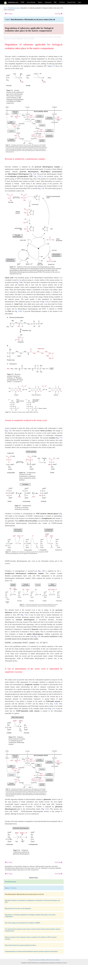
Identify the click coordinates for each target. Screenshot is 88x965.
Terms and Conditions (41, 960)
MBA (55, 2)
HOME (22, 2)
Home (5, 8)
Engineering (48, 2)
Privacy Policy (32, 960)
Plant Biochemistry (14, 8)
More (79, 2)
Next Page (58, 13)
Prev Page (9, 13)
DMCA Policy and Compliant (53, 960)
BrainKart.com (13, 2)
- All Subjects (10, 888)
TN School (62, 2)
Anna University (31, 2)
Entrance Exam (71, 2)
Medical (40, 2)
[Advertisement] (75, 33)
